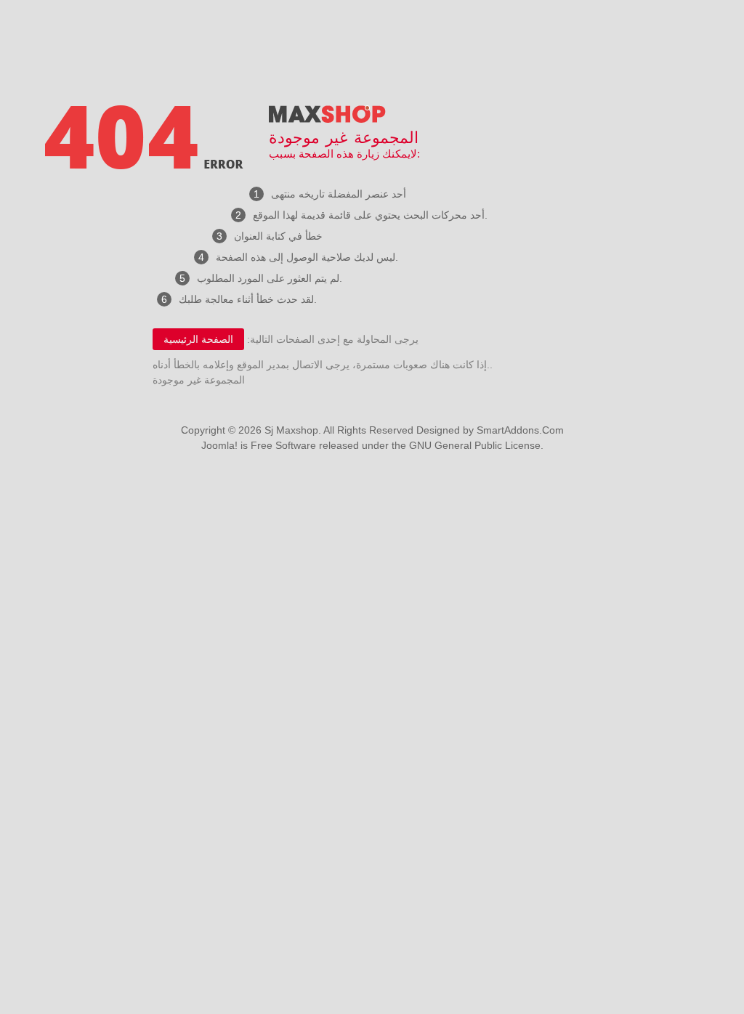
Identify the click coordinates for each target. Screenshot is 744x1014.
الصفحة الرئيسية (198, 339)
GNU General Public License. (476, 445)
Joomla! (219, 445)
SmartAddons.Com (520, 430)
